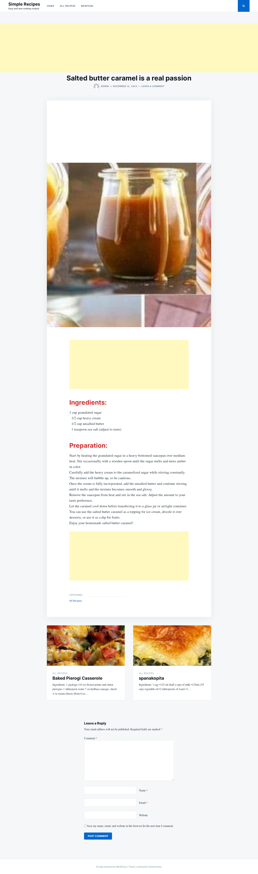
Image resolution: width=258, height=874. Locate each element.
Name (143, 790)
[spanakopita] (172, 645)
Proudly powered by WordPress (111, 866)
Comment (90, 738)
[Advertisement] (105, 47)
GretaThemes (154, 866)
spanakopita (151, 678)
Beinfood (87, 6)
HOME (50, 6)
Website (143, 815)
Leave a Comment (153, 86)
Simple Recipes (24, 4)
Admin (105, 86)
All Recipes (67, 6)
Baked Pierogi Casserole (77, 678)
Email (143, 802)
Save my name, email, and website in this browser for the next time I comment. (130, 826)
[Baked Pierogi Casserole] (86, 645)
